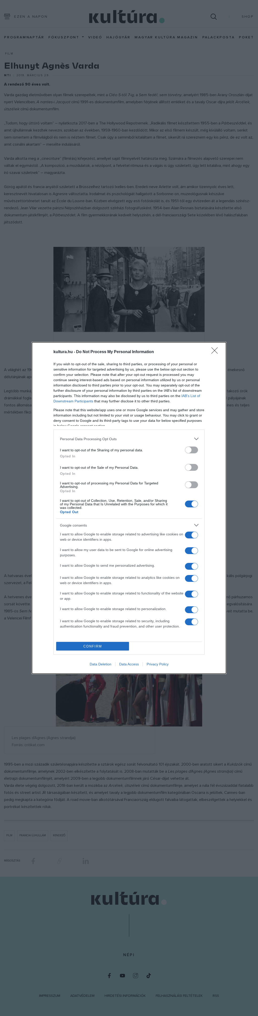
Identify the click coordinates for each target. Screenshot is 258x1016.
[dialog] (129, 508)
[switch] (191, 450)
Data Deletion (100, 664)
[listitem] (129, 438)
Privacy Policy (158, 664)
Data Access (129, 664)
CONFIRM (92, 646)
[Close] (216, 352)
